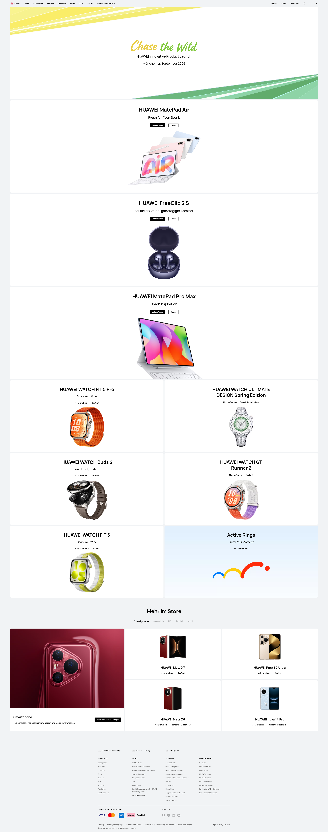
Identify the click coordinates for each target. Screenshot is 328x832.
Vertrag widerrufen (138, 795)
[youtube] (178, 815)
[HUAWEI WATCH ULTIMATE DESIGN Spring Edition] (241, 416)
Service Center (171, 763)
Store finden (136, 785)
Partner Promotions (206, 785)
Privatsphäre (203, 770)
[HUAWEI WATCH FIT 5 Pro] (86, 416)
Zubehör (101, 778)
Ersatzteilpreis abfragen (174, 774)
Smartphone (102, 763)
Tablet (100, 774)
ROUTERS (101, 785)
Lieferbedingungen (138, 774)
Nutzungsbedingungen (115, 825)
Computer (101, 770)
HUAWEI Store (137, 763)
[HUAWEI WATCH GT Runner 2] (241, 489)
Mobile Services (103, 793)
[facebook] (163, 815)
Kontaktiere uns (205, 766)
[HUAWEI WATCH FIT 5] (86, 562)
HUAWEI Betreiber (205, 781)
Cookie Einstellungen (184, 825)
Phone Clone (170, 789)
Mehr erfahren (157, 125)
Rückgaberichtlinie (138, 778)
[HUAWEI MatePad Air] (164, 146)
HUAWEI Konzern (205, 778)
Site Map (101, 825)
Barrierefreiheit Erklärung (208, 793)
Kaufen (173, 125)
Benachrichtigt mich (249, 402)
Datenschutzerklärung (134, 825)
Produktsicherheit (172, 796)
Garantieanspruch (172, 766)
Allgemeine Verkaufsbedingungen (143, 770)
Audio (100, 781)
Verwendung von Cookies (165, 825)
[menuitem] (113, 763)
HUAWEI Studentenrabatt (141, 766)
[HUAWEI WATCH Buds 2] (86, 489)
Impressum (149, 825)
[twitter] (168, 815)
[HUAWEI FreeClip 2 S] (164, 240)
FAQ (133, 781)
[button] (304, 3)
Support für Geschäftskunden (176, 793)
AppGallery (102, 789)
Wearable (101, 766)
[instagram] (173, 815)
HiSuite (168, 781)
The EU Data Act (171, 800)
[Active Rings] (241, 562)
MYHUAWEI (169, 785)
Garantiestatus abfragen (174, 770)
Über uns (202, 763)
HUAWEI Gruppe (205, 774)
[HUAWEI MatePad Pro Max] (164, 333)
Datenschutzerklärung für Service (177, 778)
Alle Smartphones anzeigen (108, 719)
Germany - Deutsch (223, 825)
